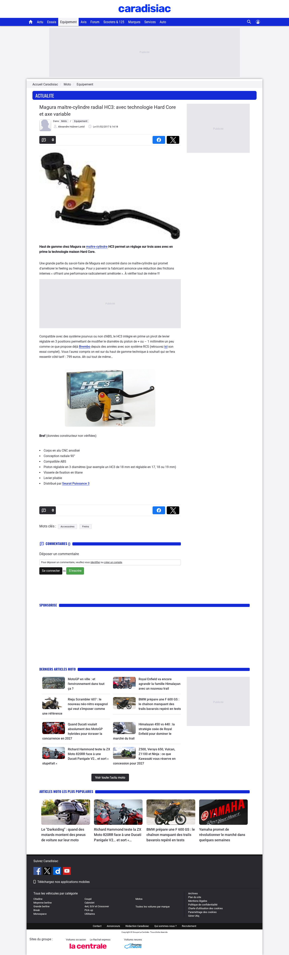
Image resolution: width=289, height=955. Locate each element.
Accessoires (68, 526)
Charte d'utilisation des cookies (205, 908)
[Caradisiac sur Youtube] (67, 871)
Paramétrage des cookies (202, 912)
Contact (97, 926)
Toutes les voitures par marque (152, 906)
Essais (51, 22)
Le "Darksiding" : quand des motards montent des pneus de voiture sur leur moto (63, 834)
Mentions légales (197, 900)
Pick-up (89, 910)
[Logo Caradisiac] (145, 15)
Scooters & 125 (113, 22)
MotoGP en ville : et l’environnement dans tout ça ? (86, 683)
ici (166, 346)
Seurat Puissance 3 (75, 483)
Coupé (88, 898)
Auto (163, 22)
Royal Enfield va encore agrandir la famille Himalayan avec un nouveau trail (159, 683)
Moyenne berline (42, 902)
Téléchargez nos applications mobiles (63, 882)
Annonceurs (113, 926)
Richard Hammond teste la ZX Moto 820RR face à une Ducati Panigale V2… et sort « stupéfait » (117, 835)
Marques (134, 22)
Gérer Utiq (193, 915)
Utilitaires (90, 913)
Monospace (40, 913)
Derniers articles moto (57, 669)
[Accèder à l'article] (53, 683)
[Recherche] (249, 22)
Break (36, 910)
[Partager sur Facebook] (160, 138)
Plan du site (194, 897)
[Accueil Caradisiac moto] (31, 22)
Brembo (84, 346)
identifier (95, 562)
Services (150, 22)
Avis (84, 22)
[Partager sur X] (174, 138)
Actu (40, 22)
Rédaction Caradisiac (137, 926)
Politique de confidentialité (202, 904)
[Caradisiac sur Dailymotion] (57, 871)
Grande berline (41, 906)
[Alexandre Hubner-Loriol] (45, 130)
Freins (85, 526)
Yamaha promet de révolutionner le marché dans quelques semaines (222, 834)
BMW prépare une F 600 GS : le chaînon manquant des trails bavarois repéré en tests (160, 704)
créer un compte (113, 562)
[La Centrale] (88, 949)
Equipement (68, 22)
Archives (193, 893)
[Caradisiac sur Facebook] (37, 871)
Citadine (37, 898)
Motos (139, 898)
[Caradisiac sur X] (47, 871)
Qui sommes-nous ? (165, 926)
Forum (94, 22)
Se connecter (51, 571)
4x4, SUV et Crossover (97, 906)
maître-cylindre (97, 246)
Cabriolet (89, 902)
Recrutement (189, 926)
